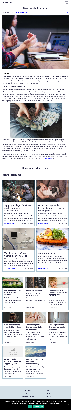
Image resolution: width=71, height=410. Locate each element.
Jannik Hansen (9, 223)
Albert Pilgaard (43, 268)
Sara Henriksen (9, 268)
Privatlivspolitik (39, 406)
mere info (48, 158)
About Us (48, 396)
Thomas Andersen (22, 12)
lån (67, 12)
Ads (48, 393)
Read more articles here (35, 168)
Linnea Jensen (43, 223)
